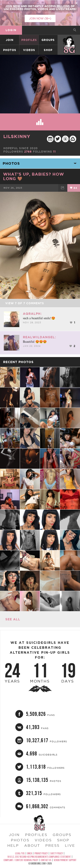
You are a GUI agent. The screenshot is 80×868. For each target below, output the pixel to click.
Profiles (29, 39)
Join (9, 39)
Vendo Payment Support (65, 860)
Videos (29, 50)
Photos (9, 50)
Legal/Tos (20, 853)
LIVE (70, 845)
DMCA (29, 853)
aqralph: (32, 313)
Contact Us (46, 860)
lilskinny (16, 136)
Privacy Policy (41, 853)
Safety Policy (56, 853)
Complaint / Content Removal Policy (21, 860)
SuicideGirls (69, 39)
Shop (48, 50)
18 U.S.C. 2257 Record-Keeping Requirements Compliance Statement (39, 856)
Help (13, 845)
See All (12, 619)
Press (52, 845)
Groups (48, 39)
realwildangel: (39, 337)
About (32, 845)
